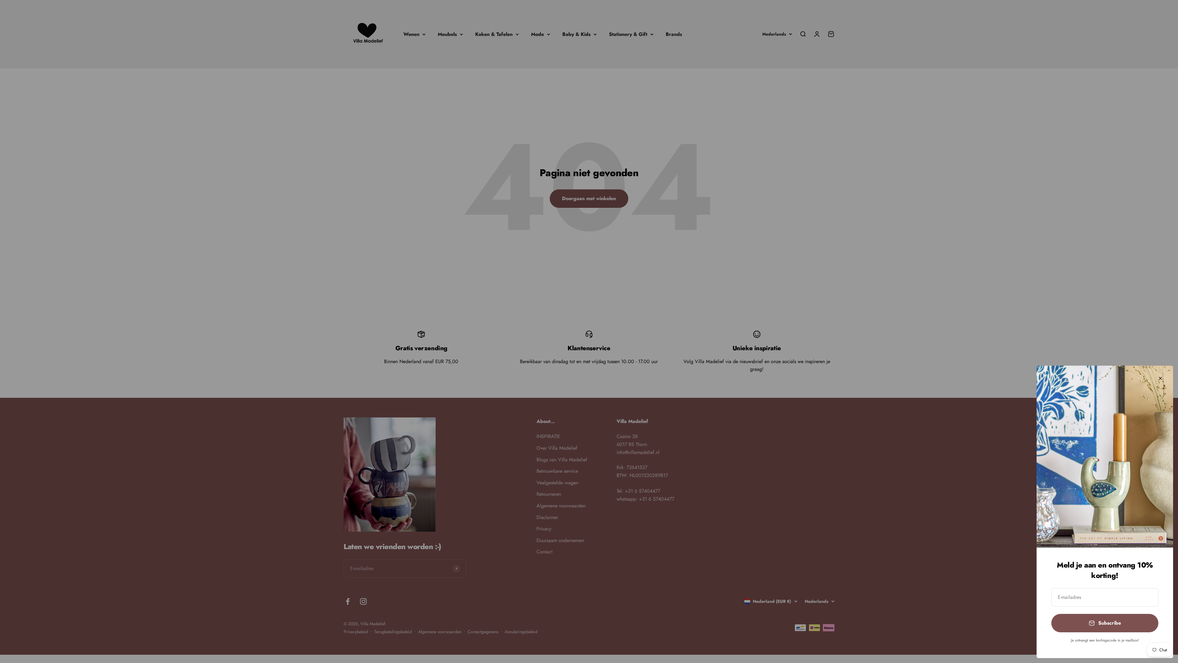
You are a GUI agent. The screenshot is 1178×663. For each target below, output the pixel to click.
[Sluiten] (1160, 378)
